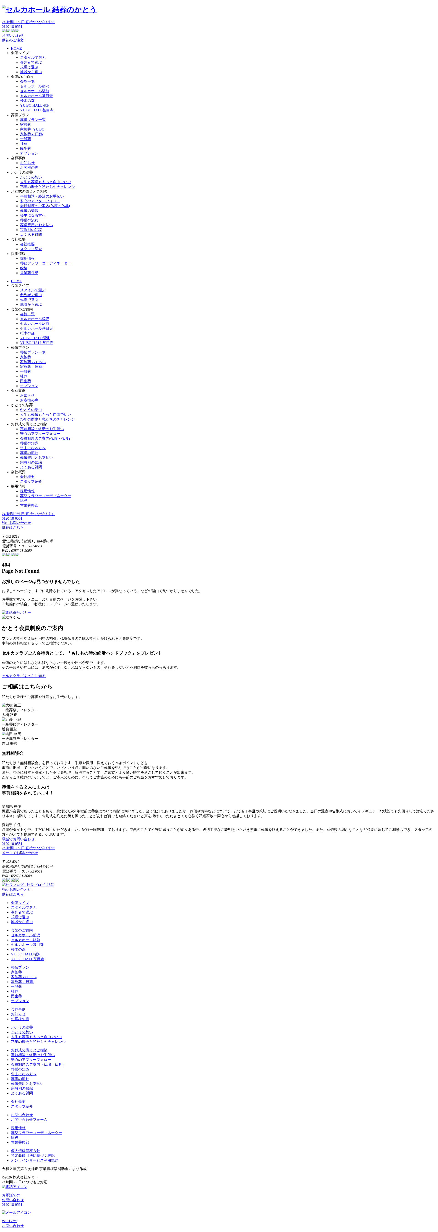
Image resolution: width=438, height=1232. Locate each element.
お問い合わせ (22, 1115)
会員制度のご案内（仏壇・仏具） (38, 1064)
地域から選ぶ (31, 72)
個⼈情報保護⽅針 (25, 1151)
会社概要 (27, 244)
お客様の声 (29, 167)
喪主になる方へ (33, 215)
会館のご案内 (22, 930)
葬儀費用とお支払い (36, 225)
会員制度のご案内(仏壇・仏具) (45, 206)
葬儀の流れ (29, 220)
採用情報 (27, 258)
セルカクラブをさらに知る (24, 676)
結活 (39, 885)
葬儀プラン (20, 967)
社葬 (23, 144)
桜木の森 (27, 101)
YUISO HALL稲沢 (35, 105)
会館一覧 (27, 81)
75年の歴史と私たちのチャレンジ (47, 187)
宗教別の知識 (31, 230)
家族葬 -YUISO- (33, 129)
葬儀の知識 (29, 211)
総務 (23, 268)
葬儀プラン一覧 (33, 120)
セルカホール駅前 (34, 91)
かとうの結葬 (22, 1027)
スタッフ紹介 (31, 249)
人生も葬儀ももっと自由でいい (45, 182)
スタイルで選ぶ (33, 57)
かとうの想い (31, 177)
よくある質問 (31, 234)
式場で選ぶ (29, 67)
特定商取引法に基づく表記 (33, 1156)
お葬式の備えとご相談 (29, 1050)
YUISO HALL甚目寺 (36, 110)
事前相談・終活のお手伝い (42, 196)
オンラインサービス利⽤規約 (34, 1160)
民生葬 (25, 148)
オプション (29, 153)
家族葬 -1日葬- (31, 134)
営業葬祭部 (29, 273)
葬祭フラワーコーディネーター (45, 263)
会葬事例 (18, 1009)
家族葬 (25, 124)
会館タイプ (20, 903)
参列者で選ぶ (31, 62)
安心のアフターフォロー (40, 201)
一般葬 (25, 139)
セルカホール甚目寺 (36, 96)
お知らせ (27, 163)
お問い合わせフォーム (29, 1120)
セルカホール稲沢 (34, 86)
